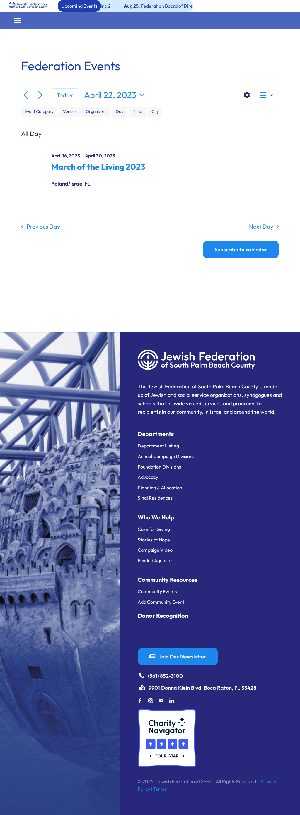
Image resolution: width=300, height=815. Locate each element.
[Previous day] (26, 95)
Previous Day (43, 226)
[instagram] (150, 700)
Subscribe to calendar (240, 249)
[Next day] (40, 95)
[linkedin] (171, 700)
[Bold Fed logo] (28, 4)
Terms (159, 789)
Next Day (261, 226)
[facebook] (140, 700)
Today (65, 95)
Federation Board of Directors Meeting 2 (150, 6)
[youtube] (161, 700)
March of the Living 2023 (98, 167)
